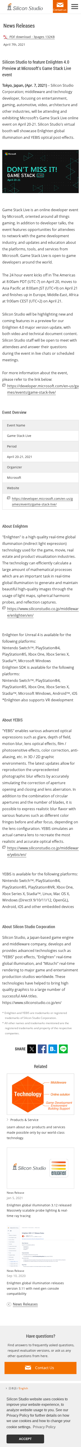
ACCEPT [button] (25, 1439)
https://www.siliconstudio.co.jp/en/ (31, 1002)
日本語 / (18, 1388)
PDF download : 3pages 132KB (32, 37)
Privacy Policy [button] (44, 1427)
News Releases (25, 1304)
